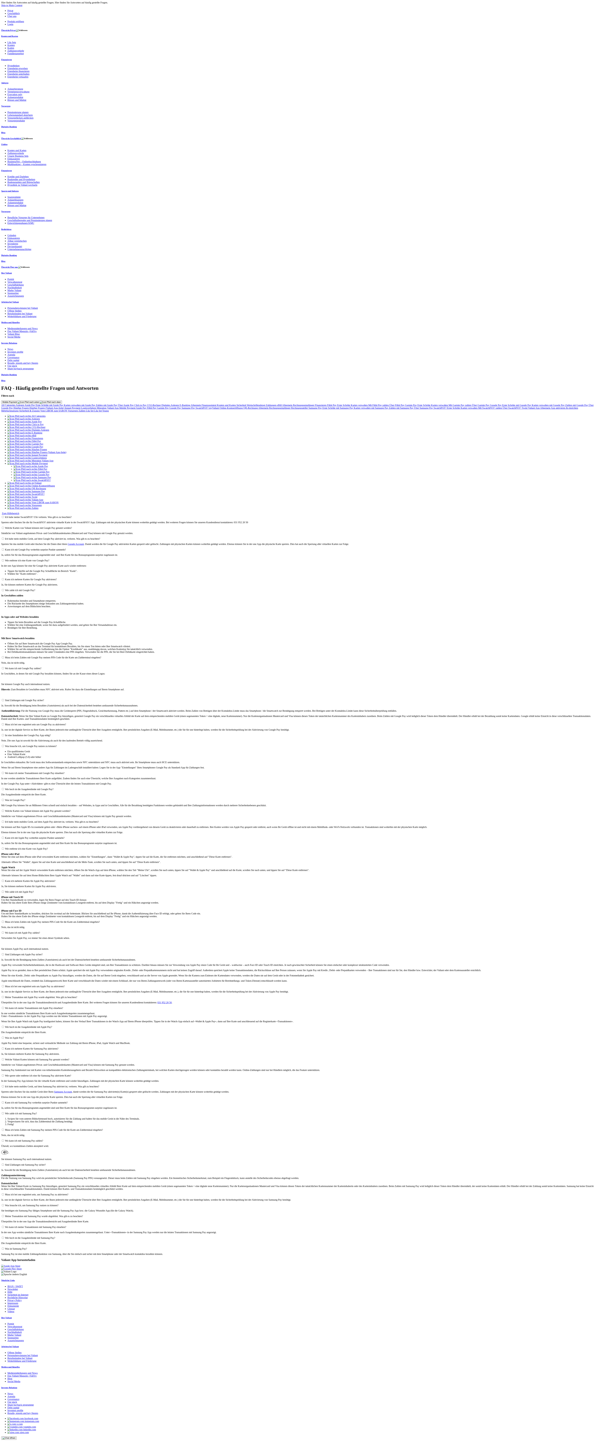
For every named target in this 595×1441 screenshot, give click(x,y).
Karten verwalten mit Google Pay (548, 405)
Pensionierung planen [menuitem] (18, 112)
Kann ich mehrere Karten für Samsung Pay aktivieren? (31, 1048)
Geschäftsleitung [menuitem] (15, 284)
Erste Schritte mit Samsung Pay (338, 408)
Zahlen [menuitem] (4, 144)
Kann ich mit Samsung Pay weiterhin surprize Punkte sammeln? (36, 1102)
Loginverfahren (89, 408)
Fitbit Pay (332, 405)
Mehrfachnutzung (10, 410)
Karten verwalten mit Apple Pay (80, 405)
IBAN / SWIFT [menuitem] (15, 1286)
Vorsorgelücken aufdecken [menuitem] (20, 118)
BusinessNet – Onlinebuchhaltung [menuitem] (24, 161)
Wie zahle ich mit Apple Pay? (19, 892)
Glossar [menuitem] (11, 1308)
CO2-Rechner (154, 405)
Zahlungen (271, 405)
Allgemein (196, 405)
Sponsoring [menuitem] (13, 293)
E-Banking (185, 405)
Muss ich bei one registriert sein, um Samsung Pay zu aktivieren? (36, 1194)
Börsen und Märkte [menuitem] (16, 100)
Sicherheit (241, 405)
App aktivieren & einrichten (564, 408)
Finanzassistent (209, 405)
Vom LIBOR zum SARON (54, 410)
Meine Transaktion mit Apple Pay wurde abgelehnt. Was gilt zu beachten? (41, 997)
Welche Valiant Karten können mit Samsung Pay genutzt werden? (37, 1059)
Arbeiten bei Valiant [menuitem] (10, 302)
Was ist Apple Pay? (14, 1038)
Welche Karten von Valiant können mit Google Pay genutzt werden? (38, 528)
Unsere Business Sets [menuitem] (17, 156)
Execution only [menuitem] (14, 94)
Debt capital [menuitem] (13, 360)
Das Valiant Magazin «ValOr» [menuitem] (22, 331)
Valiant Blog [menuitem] (13, 334)
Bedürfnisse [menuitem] (6, 229)
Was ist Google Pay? (15, 800)
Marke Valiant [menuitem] (14, 290)
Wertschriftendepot (256, 405)
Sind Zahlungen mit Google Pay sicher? (24, 700)
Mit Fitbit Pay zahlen (378, 405)
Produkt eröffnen (15, 21)
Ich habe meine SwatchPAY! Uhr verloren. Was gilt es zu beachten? (38, 517)
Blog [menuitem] (3, 132)
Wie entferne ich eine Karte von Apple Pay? (26, 848)
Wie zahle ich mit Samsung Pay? (21, 1113)
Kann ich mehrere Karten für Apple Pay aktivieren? (30, 881)
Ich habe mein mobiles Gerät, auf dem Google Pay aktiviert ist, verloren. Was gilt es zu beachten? (52, 538)
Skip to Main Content (11, 5)
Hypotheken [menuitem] (13, 65)
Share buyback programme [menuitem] (20, 368)
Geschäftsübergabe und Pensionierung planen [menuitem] (29, 220)
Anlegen (20, 405)
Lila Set (90, 410)
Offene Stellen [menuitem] (14, 310)
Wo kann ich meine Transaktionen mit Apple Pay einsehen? (34, 1008)
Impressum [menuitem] (12, 1303)
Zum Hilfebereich (10, 513)
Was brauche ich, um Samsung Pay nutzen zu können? (31, 1205)
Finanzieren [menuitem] (6, 59)
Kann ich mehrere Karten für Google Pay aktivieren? (31, 579)
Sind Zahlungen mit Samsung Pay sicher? (25, 1164)
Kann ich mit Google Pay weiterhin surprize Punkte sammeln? (35, 549)
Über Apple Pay (126, 405)
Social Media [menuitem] (13, 337)
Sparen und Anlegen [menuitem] (10, 191)
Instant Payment (73, 408)
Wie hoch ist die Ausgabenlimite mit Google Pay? (29, 789)
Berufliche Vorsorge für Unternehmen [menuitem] (25, 217)
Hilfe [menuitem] (9, 1292)
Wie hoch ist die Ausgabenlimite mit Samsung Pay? (30, 1238)
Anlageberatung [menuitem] (15, 89)
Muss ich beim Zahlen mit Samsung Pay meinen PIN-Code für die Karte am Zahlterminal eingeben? (54, 1130)
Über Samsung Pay (424, 408)
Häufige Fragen (21, 408)
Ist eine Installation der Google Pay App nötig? (28, 735)
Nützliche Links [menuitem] (8, 1280)
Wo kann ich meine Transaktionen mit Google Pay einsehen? (34, 773)
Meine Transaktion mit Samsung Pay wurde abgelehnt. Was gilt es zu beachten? (44, 1216)
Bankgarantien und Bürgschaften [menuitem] (23, 182)
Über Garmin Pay (481, 405)
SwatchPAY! (202, 408)
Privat (10, 10)
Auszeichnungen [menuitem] (15, 296)
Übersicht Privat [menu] (8, 30)
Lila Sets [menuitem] (11, 42)
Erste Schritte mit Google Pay (517, 405)
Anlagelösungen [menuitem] (15, 200)
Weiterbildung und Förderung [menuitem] (21, 316)
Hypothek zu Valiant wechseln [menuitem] (22, 185)
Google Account (76, 544)
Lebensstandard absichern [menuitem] (20, 115)
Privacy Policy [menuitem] (14, 1300)
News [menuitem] (10, 349)
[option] (26, 416)
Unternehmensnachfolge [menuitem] (19, 249)
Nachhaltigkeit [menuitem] (14, 287)
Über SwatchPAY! (512, 408)
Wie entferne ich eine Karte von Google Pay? (27, 560)
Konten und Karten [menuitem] (9, 36)
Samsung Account (63, 1091)
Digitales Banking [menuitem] (9, 127)
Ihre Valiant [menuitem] (6, 273)
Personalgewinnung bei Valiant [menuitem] (22, 308)
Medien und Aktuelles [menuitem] (10, 322)
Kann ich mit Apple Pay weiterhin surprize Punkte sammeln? (34, 838)
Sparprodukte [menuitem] (14, 197)
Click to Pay (140, 405)
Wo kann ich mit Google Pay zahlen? (23, 668)
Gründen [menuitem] (11, 235)
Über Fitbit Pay (397, 405)
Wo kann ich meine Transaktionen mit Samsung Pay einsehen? (35, 1227)
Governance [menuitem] (13, 357)
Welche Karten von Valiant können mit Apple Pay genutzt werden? (38, 811)
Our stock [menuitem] (12, 366)
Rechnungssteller (300, 408)
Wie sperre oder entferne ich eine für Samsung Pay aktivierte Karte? (38, 1075)
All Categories (8, 405)
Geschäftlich (13, 13)
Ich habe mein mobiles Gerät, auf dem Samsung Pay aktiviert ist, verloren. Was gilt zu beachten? (52, 1086)
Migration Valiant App (108, 408)
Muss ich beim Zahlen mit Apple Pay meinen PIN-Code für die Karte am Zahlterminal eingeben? (52, 922)
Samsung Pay (189, 408)
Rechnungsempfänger (304, 405)
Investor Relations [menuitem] (9, 343)
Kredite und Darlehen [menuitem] (18, 176)
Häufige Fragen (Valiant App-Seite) (47, 408)
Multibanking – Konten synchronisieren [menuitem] (26, 164)
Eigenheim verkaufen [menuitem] (17, 76)
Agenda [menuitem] (11, 354)
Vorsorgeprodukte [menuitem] (16, 120)
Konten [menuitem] (11, 45)
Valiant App (534, 408)
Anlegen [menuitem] (4, 83)
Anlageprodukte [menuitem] (15, 97)
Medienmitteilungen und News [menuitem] (22, 328)
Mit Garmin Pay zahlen (460, 405)
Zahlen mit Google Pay (577, 405)
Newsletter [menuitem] (12, 1289)
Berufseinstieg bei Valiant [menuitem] (19, 313)
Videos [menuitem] (10, 1311)
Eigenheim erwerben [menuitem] (17, 68)
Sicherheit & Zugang (29, 410)
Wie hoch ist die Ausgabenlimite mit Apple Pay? (28, 1027)
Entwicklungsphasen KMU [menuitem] (20, 223)
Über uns (11, 16)
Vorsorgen (73, 410)
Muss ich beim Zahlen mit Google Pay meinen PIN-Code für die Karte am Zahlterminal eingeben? (53, 657)
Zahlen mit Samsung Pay (401, 408)
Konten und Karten (226, 405)
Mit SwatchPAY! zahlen (490, 408)
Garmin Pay (411, 405)
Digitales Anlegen (170, 405)
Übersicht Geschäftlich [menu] (11, 138)
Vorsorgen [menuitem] (5, 106)
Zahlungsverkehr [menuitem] (15, 50)
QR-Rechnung (250, 408)
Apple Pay (30, 405)
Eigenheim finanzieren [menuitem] (18, 71)
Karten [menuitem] (10, 48)
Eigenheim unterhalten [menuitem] (18, 74)
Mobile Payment (10, 402)
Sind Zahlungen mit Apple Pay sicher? (24, 954)
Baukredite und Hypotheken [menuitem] (21, 179)
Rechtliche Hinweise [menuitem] (17, 1297)
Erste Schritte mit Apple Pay (50, 405)
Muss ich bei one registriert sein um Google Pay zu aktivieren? (35, 724)
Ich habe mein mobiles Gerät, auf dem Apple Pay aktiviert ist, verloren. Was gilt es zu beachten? (52, 821)
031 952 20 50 (164, 1002)
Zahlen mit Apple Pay (107, 405)
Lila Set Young (101, 410)
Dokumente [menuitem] (13, 1306)
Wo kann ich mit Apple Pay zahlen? (22, 932)
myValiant (214, 408)
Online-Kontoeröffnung (231, 408)
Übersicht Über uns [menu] (9, 267)
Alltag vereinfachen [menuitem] (17, 241)
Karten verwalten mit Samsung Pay (371, 408)
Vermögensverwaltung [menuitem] (18, 91)
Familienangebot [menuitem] (15, 53)
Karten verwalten (359, 405)
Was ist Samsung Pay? (16, 1248)
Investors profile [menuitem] (15, 352)
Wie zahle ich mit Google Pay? (20, 590)
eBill (279, 405)
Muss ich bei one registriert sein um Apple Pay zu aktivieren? (35, 986)
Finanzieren (321, 405)
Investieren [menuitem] (12, 243)
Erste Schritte (344, 405)
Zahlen (82, 410)
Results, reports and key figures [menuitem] (22, 363)
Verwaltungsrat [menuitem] (14, 282)
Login (10, 24)
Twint (525, 408)
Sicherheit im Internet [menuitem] (17, 1294)
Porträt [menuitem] (10, 279)
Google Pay (496, 405)
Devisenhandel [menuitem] (14, 246)
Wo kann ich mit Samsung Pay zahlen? (24, 1140)
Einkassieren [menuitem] (13, 158)
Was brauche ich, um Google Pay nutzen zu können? (31, 746)
